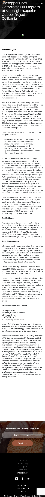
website (15, 95)
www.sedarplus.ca (9, 98)
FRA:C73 (22, 491)
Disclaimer (22, 472)
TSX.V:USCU (22, 485)
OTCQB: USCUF (22, 488)
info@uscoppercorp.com (13, 319)
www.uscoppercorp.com (21, 296)
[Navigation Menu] (42, 3)
